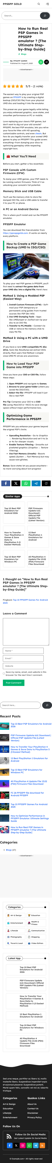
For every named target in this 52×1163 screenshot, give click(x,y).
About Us (32, 1104)
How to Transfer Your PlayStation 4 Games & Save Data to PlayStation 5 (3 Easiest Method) (14, 538)
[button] (39, 4)
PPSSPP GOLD (12, 4)
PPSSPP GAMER (20, 61)
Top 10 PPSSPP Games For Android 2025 (29, 805)
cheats (38, 133)
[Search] (45, 15)
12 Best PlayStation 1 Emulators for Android (35, 536)
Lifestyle (7, 1113)
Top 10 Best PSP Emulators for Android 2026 (12, 511)
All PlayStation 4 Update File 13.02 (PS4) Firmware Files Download (37, 560)
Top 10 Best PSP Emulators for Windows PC (12, 559)
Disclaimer (32, 1113)
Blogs (23, 54)
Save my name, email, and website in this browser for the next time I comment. (26, 673)
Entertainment (10, 1117)
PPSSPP (17, 97)
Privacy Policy (34, 1117)
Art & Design (9, 1104)
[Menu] (47, 4)
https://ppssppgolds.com (15, 233)
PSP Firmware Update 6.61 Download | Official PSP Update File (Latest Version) (36, 514)
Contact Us (32, 1108)
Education (8, 1108)
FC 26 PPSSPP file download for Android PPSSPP (27, 794)
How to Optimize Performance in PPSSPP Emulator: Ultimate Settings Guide (30, 818)
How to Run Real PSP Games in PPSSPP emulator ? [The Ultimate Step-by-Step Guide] (28, 830)
